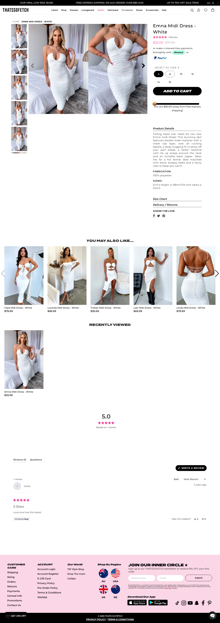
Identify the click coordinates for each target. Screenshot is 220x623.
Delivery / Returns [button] (165, 204)
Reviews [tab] (19, 460)
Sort (176, 479)
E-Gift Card (44, 578)
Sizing (10, 577)
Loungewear (87, 10)
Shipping (12, 572)
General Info (14, 595)
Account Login (46, 569)
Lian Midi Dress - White (147, 307)
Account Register (48, 573)
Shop (64, 10)
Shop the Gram (76, 573)
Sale (164, 10)
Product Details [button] (163, 128)
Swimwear (112, 10)
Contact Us (14, 605)
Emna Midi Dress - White (37, 21)
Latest (54, 10)
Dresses (74, 10)
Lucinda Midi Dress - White (63, 307)
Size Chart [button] (160, 199)
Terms (175, 588)
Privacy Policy (46, 583)
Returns (12, 586)
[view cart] (212, 10)
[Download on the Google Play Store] (158, 604)
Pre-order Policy (47, 587)
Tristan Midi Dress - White (106, 307)
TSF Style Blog (75, 569)
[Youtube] (190, 603)
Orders (11, 581)
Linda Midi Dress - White (191, 307)
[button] (198, 9)
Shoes (139, 10)
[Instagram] (184, 603)
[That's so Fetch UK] (103, 589)
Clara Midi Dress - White (18, 307)
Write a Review (194, 468)
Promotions (14, 600)
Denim (101, 10)
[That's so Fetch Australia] (103, 573)
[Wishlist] (205, 10)
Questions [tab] (36, 460)
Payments (13, 591)
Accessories (152, 10)
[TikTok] (177, 603)
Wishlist (42, 597)
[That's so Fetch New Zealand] (116, 589)
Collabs (71, 578)
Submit (198, 578)
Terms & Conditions (49, 592)
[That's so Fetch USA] (116, 573)
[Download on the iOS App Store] (137, 604)
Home (16, 21)
